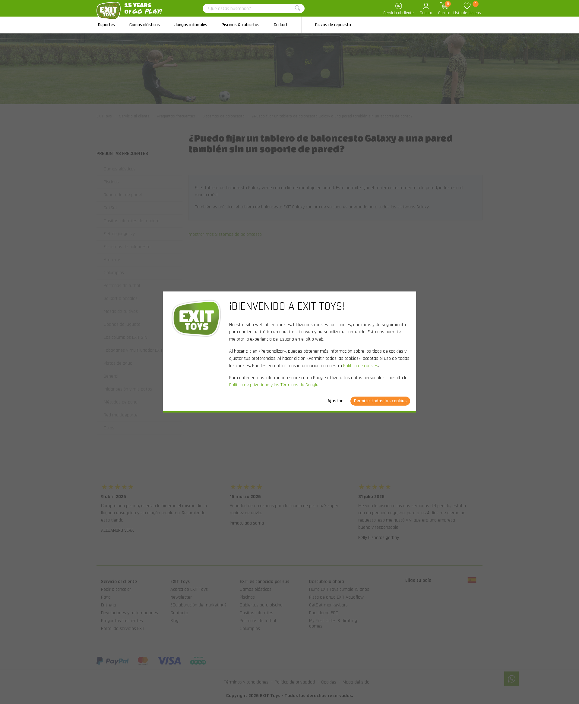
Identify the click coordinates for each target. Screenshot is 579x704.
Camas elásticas (144, 25)
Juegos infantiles (190, 25)
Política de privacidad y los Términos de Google (273, 385)
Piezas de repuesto (333, 25)
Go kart (281, 25)
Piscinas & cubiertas (240, 25)
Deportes (106, 25)
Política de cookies (360, 366)
